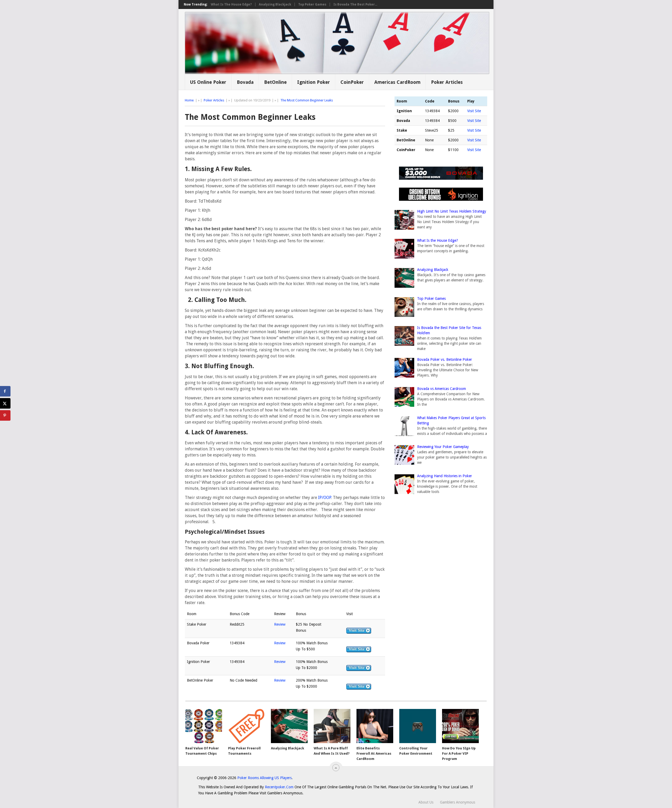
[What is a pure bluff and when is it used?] (332, 726)
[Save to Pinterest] (5, 415)
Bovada (245, 82)
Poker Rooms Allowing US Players (264, 778)
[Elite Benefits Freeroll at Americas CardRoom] (374, 726)
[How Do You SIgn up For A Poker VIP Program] (460, 726)
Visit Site (474, 111)
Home (189, 100)
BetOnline (275, 82)
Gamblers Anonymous (457, 802)
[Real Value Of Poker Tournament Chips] (203, 726)
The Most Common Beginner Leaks (306, 100)
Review (279, 624)
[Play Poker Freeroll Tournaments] (246, 726)
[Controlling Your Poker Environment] (417, 726)
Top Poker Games (312, 4)
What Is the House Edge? (231, 4)
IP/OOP (324, 497)
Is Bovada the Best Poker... (355, 4)
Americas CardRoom (397, 82)
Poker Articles (447, 82)
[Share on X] (5, 403)
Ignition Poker (313, 82)
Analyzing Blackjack (275, 4)
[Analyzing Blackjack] (289, 726)
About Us (425, 802)
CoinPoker (352, 82)
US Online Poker (208, 82)
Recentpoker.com (279, 787)
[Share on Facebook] (5, 391)
